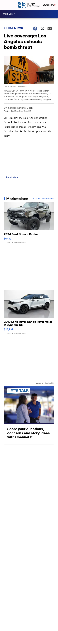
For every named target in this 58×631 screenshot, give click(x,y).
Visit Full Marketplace (43, 199)
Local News (13, 28)
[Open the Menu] (5, 5)
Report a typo (12, 177)
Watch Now (48, 5)
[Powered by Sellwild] (49, 383)
